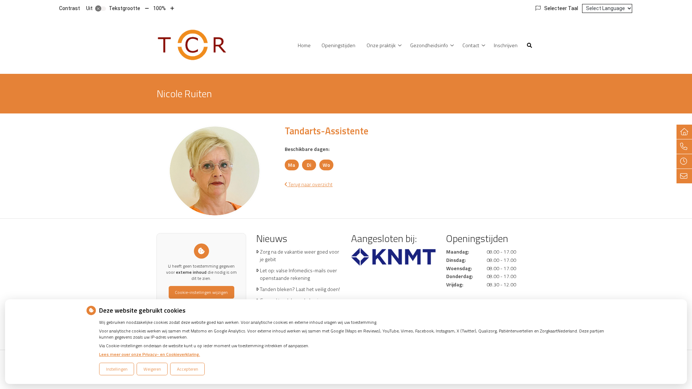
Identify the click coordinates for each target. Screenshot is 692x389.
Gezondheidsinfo (429, 45)
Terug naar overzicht (310, 184)
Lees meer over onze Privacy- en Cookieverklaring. (149, 354)
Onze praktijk (381, 45)
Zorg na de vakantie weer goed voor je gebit (299, 255)
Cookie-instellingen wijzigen (201, 292)
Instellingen (117, 369)
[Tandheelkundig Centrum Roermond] (193, 44)
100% (159, 8)
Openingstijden (338, 45)
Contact (470, 45)
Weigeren (152, 369)
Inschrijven (506, 45)
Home (304, 45)
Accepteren (187, 369)
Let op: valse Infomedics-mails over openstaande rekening (298, 274)
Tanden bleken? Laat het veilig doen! (300, 289)
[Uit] (100, 8)
